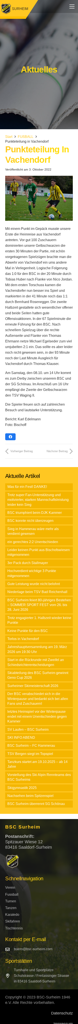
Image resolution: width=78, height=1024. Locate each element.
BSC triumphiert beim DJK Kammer (34, 512)
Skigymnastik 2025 (22, 788)
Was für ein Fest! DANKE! (27, 487)
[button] (72, 6)
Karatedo (12, 914)
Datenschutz (62, 1013)
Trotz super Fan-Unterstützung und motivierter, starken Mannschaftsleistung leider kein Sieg (38, 499)
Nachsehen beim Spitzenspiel (30, 796)
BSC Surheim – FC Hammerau (31, 745)
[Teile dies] (10, 436)
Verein (10, 887)
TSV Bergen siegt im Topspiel (30, 754)
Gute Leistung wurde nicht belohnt (33, 584)
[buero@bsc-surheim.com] (9, 949)
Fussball (11, 894)
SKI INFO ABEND (21, 737)
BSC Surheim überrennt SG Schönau (36, 804)
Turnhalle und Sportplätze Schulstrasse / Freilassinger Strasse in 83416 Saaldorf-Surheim (41, 975)
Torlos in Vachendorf (23, 639)
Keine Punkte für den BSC (27, 631)
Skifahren (12, 921)
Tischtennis (14, 928)
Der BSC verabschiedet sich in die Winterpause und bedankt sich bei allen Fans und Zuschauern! (37, 698)
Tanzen (10, 908)
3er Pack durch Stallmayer (27, 563)
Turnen (10, 901)
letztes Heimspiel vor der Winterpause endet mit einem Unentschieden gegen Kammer (37, 716)
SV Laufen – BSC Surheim (28, 729)
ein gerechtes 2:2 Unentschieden (32, 542)
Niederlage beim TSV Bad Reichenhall (37, 592)
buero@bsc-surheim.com (33, 949)
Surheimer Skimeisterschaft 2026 (32, 686)
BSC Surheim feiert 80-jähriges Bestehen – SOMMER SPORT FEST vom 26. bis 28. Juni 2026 (39, 605)
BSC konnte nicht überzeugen (30, 520)
